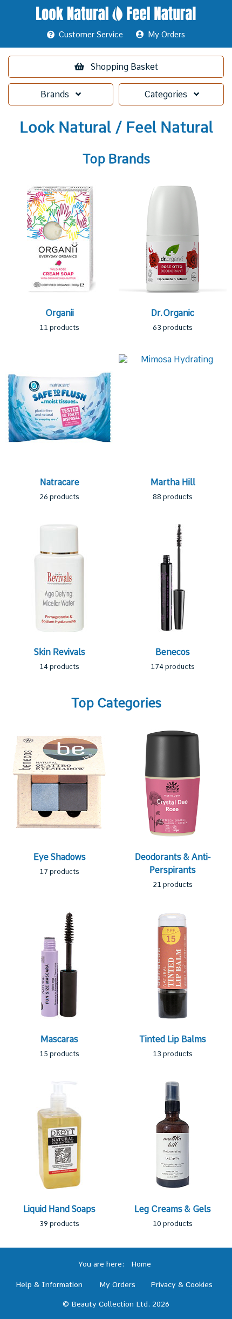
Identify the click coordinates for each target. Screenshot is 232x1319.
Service (91, 34)
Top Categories (116, 703)
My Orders (164, 34)
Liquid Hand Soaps (59, 1209)
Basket (124, 67)
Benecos (172, 652)
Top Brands (116, 159)
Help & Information (49, 1284)
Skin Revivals (59, 652)
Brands (58, 94)
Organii (59, 313)
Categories (169, 94)
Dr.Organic (172, 313)
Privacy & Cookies (182, 1284)
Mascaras (59, 1039)
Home (141, 1264)
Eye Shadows (59, 857)
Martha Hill (173, 482)
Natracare (59, 482)
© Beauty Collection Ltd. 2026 (116, 1304)
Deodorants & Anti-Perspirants (173, 863)
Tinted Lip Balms (172, 1039)
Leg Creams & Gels (172, 1209)
